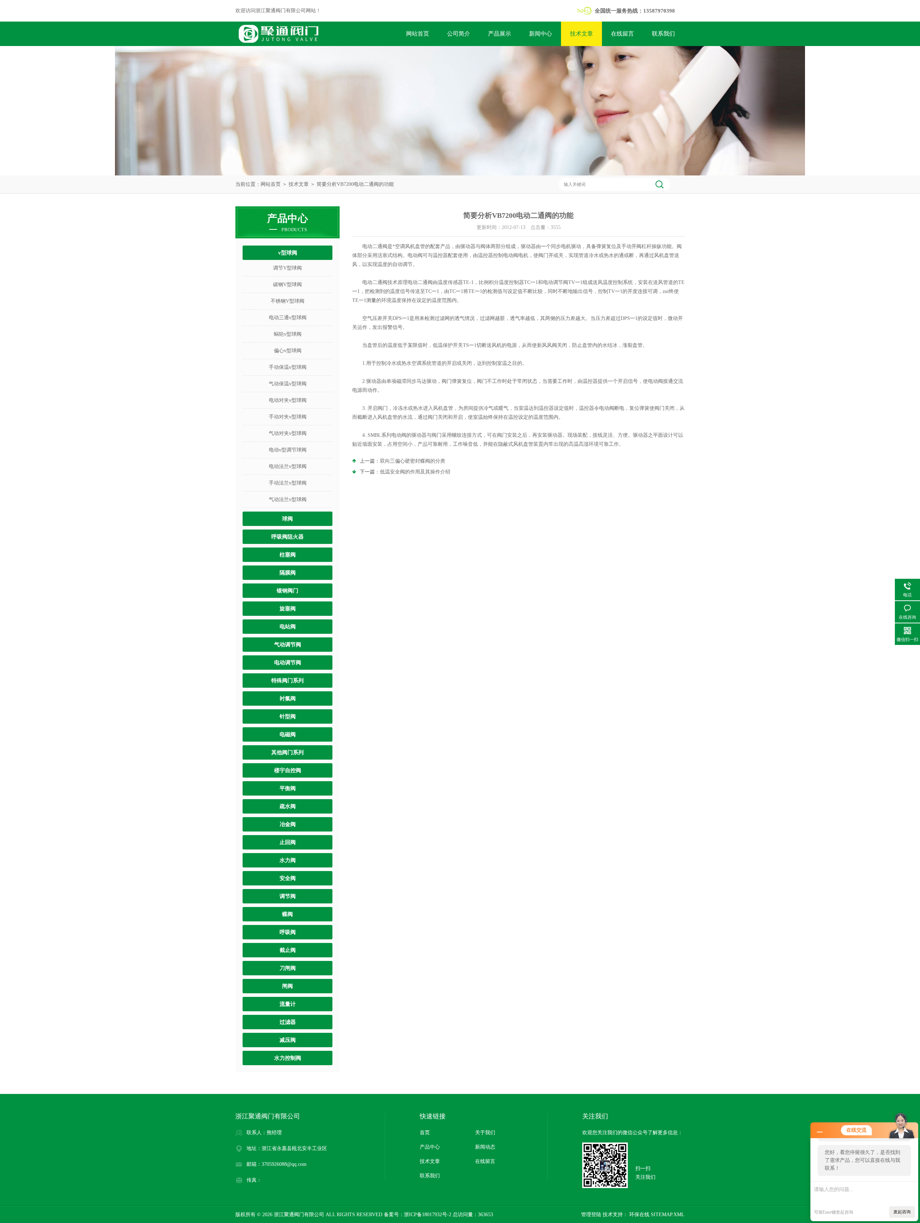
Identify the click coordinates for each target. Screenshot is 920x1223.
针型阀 (288, 716)
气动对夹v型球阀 (288, 433)
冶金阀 (288, 824)
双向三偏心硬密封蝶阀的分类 (412, 461)
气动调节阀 (287, 644)
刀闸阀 (288, 968)
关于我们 (485, 1132)
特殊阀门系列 (287, 680)
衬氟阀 (288, 698)
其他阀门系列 (287, 752)
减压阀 (288, 1040)
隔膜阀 (288, 573)
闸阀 (287, 986)
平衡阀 (288, 788)
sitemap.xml (668, 1214)
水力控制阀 (287, 1058)
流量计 (288, 1004)
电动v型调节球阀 (288, 450)
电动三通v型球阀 (288, 317)
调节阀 (288, 896)
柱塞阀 (288, 555)
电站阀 (288, 626)
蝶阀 (287, 914)
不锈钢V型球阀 (287, 301)
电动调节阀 (287, 662)
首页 (425, 1132)
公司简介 (458, 34)
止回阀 (288, 842)
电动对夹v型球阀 (288, 400)
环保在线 (638, 1214)
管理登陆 (591, 1214)
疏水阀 (288, 806)
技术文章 (581, 34)
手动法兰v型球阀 (288, 483)
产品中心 (430, 1147)
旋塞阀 (288, 609)
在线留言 (622, 34)
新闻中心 (540, 34)
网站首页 (417, 34)
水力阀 (288, 860)
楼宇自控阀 (287, 770)
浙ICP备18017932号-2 (427, 1214)
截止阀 (288, 950)
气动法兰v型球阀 (288, 499)
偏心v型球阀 (288, 350)
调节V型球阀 (287, 268)
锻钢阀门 (287, 591)
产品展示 (499, 34)
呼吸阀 (288, 932)
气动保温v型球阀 (288, 383)
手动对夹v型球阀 (288, 417)
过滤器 (288, 1022)
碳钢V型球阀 (287, 284)
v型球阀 (287, 253)
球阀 (287, 519)
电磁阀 (288, 734)
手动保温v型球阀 (288, 367)
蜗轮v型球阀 (288, 334)
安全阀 (288, 878)
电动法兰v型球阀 (288, 466)
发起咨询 (902, 1211)
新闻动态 (485, 1147)
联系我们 (663, 34)
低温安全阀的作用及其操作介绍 (415, 472)
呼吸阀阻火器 (287, 537)
